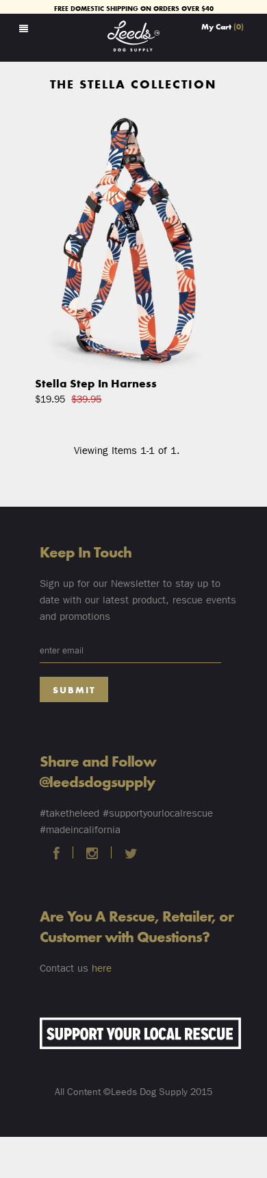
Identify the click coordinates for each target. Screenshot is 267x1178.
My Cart (222, 26)
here (102, 968)
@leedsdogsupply (97, 781)
